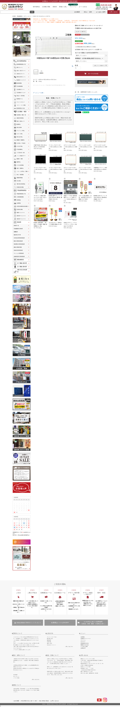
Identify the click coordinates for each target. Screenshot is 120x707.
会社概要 (77, 12)
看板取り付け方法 (85, 644)
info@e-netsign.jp (102, 9)
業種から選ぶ (63, 6)
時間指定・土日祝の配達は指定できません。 (89, 58)
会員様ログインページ (86, 638)
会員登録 (83, 636)
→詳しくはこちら (69, 646)
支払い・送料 (88, 12)
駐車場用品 (36, 6)
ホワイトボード (27, 16)
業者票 (55, 6)
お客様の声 (83, 648)
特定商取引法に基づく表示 (29, 701)
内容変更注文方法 (85, 643)
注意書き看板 (46, 6)
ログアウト (83, 641)
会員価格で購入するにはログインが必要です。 (89, 49)
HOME (14, 16)
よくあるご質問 (100, 12)
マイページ (73, 6)
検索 (32, 12)
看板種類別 (19, 16)
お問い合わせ (113, 12)
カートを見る (83, 6)
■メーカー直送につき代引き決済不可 (87, 52)
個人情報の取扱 (44, 701)
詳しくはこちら (35, 679)
